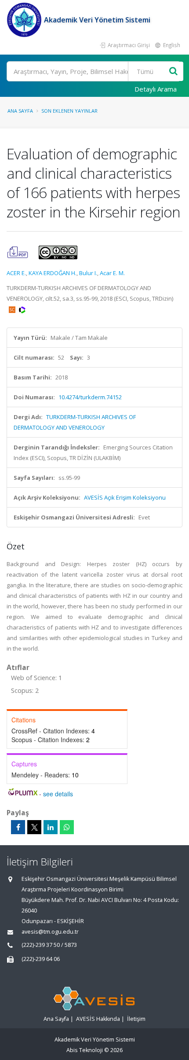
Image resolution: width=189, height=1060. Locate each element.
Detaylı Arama (155, 89)
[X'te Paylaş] (34, 827)
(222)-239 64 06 (41, 959)
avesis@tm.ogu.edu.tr (50, 931)
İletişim (136, 1019)
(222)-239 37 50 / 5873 (49, 945)
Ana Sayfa (20, 110)
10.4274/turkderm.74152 (90, 397)
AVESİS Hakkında (98, 1019)
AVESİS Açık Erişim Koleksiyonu (125, 497)
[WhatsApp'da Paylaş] (67, 827)
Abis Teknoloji (84, 1050)
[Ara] (173, 71)
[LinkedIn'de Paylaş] (51, 827)
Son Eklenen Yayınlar (69, 110)
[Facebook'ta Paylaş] (18, 827)
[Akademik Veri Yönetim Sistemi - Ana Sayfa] (25, 20)
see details (58, 793)
